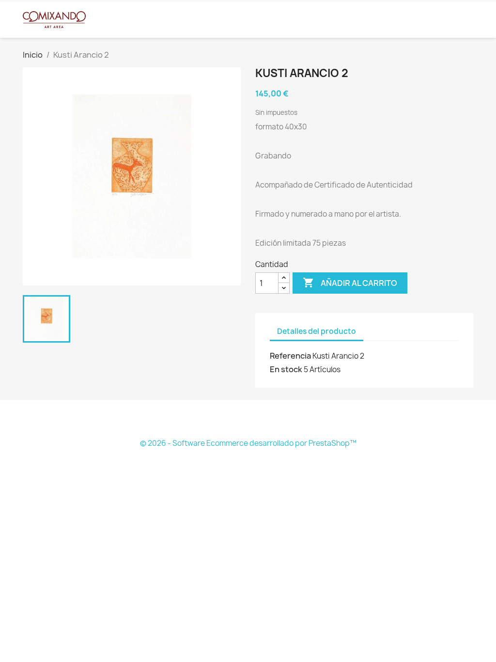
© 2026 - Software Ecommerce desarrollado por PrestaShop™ (248, 443)
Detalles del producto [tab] (316, 331)
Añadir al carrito (350, 282)
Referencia (290, 356)
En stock (286, 369)
